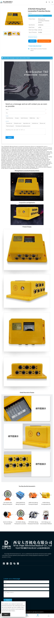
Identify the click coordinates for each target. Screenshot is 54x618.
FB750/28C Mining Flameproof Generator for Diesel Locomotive (33, 523)
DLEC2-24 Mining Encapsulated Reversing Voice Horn (7, 523)
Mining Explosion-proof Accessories (36, 15)
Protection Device (33, 37)
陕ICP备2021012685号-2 (38, 612)
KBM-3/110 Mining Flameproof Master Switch (33, 504)
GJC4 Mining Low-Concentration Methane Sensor (46, 523)
